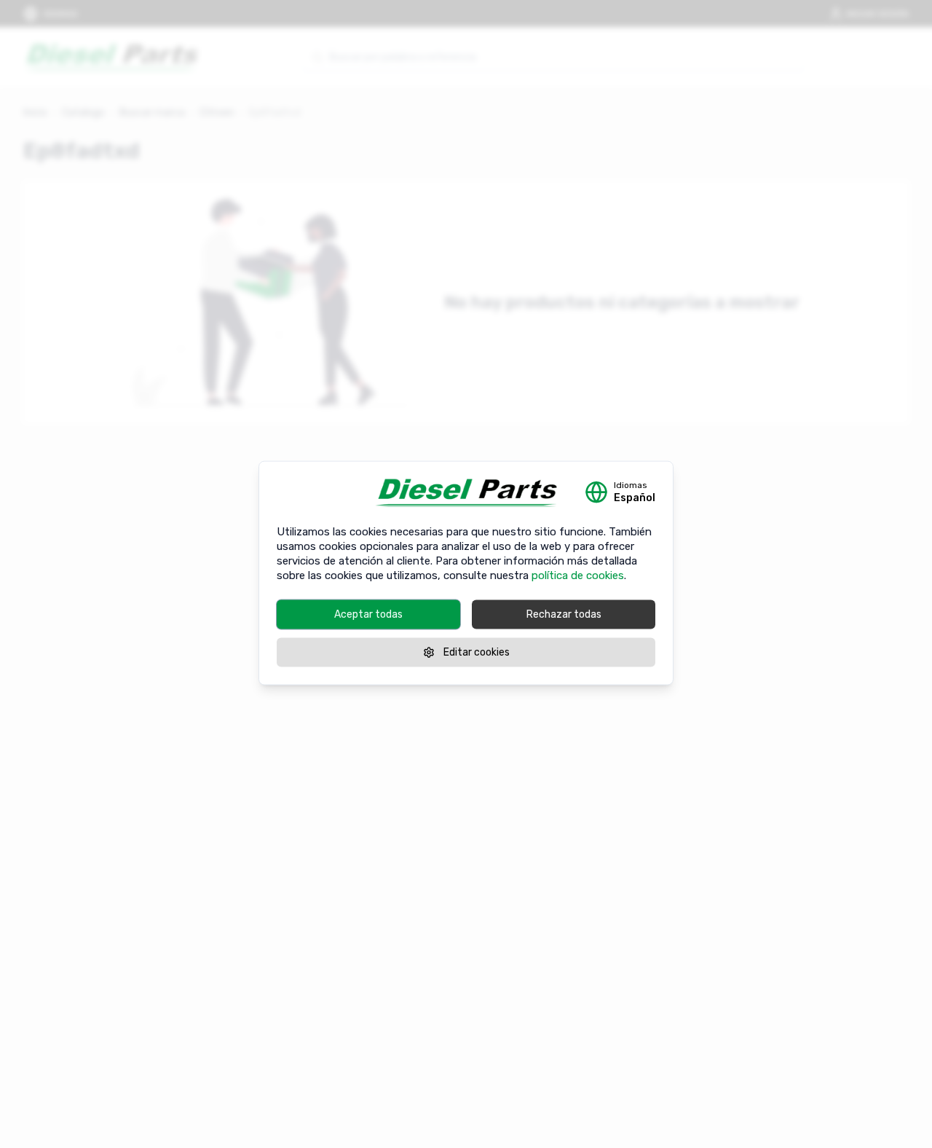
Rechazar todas (563, 614)
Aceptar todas (368, 614)
